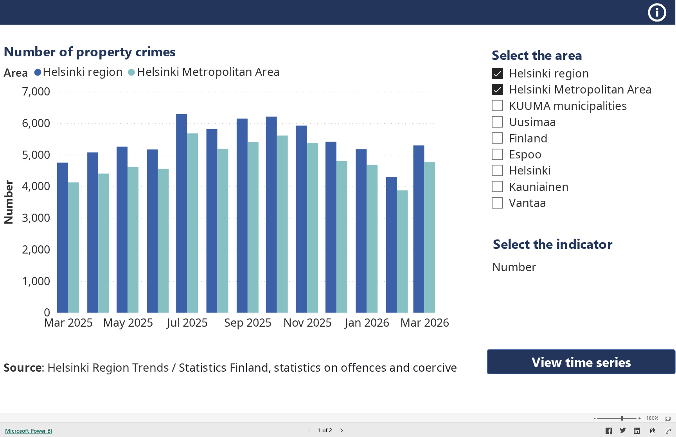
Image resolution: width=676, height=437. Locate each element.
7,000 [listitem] (36, 91)
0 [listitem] (47, 312)
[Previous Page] (309, 431)
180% (652, 418)
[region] (338, 190)
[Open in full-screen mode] (668, 431)
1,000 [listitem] (36, 280)
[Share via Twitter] (623, 432)
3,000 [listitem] (36, 217)
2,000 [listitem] (36, 249)
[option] (62, 238)
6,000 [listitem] (36, 122)
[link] (659, 12)
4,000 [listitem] (36, 185)
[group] (226, 190)
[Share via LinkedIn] (637, 432)
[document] (582, 243)
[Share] (652, 431)
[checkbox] (578, 73)
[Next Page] (341, 431)
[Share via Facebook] (609, 432)
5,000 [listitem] (36, 154)
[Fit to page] (666, 418)
